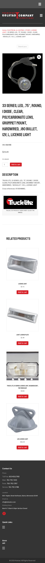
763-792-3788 (13, 487)
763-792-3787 (12, 483)
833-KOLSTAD (14, 477)
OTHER (27, 30)
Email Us (5, 499)
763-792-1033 (12, 480)
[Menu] (40, 4)
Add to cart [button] (22, 292)
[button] (39, 57)
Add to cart (15, 164)
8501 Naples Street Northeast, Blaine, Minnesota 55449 (20, 496)
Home (4, 30)
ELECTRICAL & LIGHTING (16, 30)
